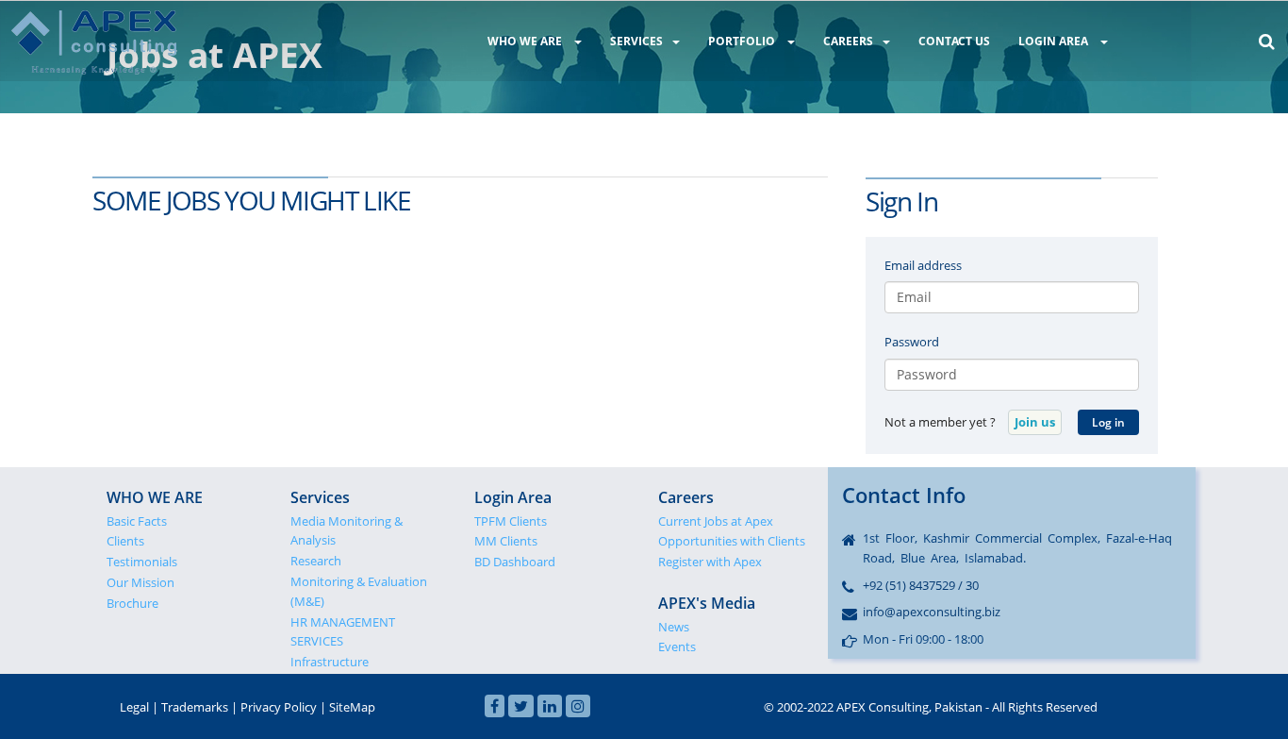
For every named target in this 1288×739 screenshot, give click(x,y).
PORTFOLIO (743, 41)
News (673, 626)
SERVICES (636, 41)
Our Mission (140, 582)
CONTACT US (954, 41)
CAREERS (848, 41)
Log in (1108, 422)
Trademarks (194, 706)
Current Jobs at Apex (715, 520)
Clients (125, 540)
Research (315, 560)
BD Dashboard (514, 561)
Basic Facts (137, 520)
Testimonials (142, 561)
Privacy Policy (278, 706)
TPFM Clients (510, 520)
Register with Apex (710, 561)
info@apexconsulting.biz (931, 611)
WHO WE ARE (526, 41)
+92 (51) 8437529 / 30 (921, 585)
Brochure (132, 603)
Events (677, 646)
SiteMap (352, 706)
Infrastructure (329, 661)
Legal (134, 706)
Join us (1035, 421)
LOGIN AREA (1054, 41)
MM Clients (505, 540)
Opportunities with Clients (731, 540)
